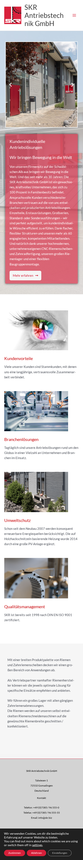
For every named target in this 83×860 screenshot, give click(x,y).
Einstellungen (59, 852)
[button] (10, 84)
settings (37, 845)
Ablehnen (36, 852)
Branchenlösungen (21, 439)
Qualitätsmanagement (24, 606)
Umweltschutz (17, 520)
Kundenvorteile (18, 358)
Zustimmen (14, 852)
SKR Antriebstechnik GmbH (44, 15)
